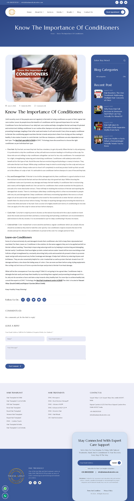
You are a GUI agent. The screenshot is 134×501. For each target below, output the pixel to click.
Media (59, 12)
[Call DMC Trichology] (5, 496)
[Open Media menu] (63, 12)
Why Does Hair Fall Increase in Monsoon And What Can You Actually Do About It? (113, 112)
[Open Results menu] (73, 12)
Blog (79, 12)
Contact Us (88, 12)
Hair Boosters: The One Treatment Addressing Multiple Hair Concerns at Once (114, 96)
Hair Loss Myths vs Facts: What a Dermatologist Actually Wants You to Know (114, 142)
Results (69, 12)
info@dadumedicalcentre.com (32, 2)
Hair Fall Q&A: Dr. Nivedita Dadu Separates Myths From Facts (114, 127)
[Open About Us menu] (43, 12)
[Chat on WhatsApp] (5, 489)
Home (29, 12)
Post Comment (14, 366)
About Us (38, 12)
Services (50, 12)
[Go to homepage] (12, 12)
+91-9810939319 (13, 2)
